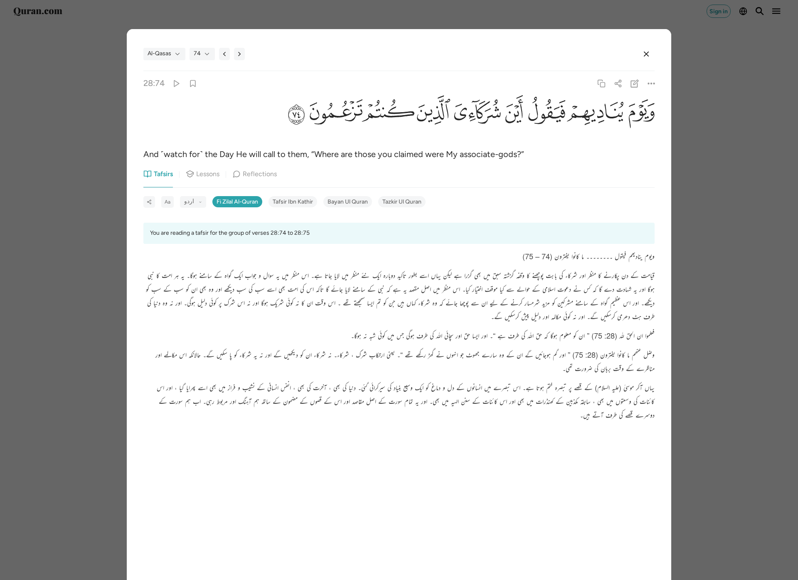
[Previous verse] (224, 54)
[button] (639, 114)
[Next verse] (239, 54)
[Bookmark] (192, 83)
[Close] (646, 54)
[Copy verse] (601, 83)
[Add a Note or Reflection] (635, 83)
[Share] (618, 83)
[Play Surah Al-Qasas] (176, 83)
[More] (651, 83)
